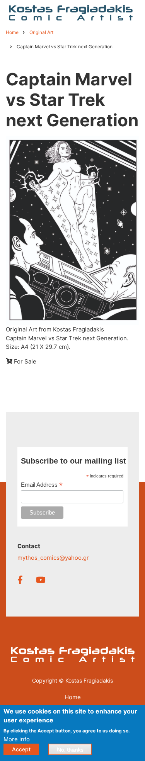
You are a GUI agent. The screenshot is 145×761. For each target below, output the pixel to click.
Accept (21, 749)
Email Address (42, 485)
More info (16, 739)
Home (73, 697)
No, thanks (70, 749)
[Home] (71, 12)
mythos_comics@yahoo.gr (53, 557)
